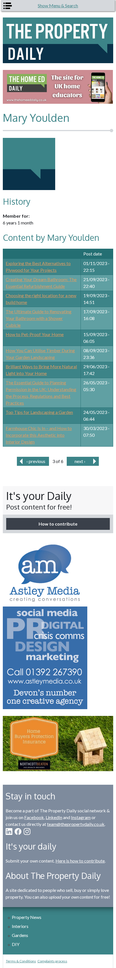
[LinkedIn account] (9, 831)
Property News (26, 917)
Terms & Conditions (21, 961)
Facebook (34, 817)
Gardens (20, 935)
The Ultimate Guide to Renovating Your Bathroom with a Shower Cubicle (39, 318)
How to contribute (58, 523)
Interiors (20, 926)
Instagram (81, 817)
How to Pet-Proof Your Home (35, 334)
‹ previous (35, 461)
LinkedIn (54, 817)
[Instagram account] (27, 831)
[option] (58, 87)
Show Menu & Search (58, 5)
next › (80, 461)
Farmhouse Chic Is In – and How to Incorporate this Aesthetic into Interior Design (39, 434)
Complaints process (52, 961)
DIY (15, 944)
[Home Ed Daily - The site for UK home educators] (58, 87)
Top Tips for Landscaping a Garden (39, 412)
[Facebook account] (18, 831)
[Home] (58, 40)
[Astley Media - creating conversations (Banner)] (58, 624)
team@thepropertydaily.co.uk (75, 824)
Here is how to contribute (80, 860)
